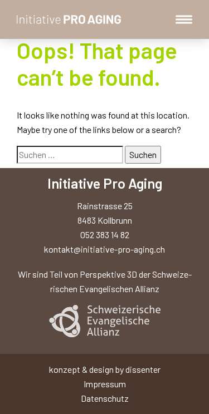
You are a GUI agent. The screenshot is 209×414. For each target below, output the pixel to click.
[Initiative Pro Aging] (69, 19)
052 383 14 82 (104, 234)
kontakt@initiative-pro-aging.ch (104, 249)
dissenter (143, 369)
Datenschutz (105, 398)
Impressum (105, 383)
